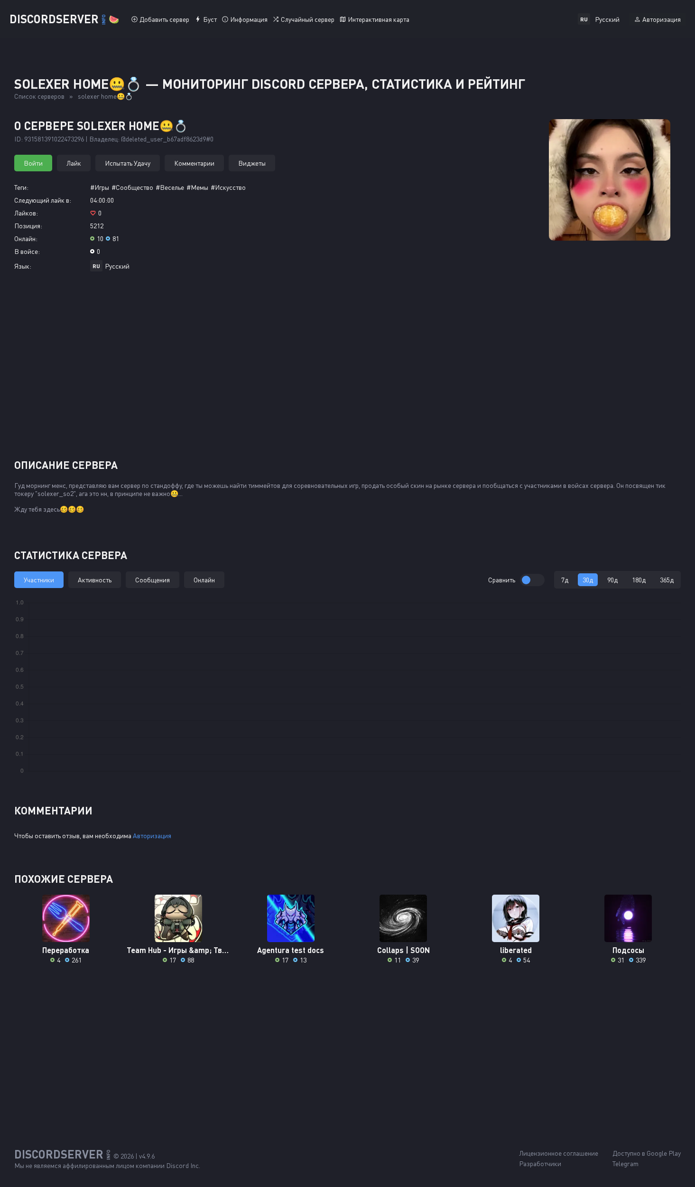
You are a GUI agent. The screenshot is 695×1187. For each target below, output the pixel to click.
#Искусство (228, 187)
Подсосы (628, 949)
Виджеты (252, 163)
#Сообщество (132, 187)
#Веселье (170, 187)
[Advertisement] (347, 368)
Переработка (65, 949)
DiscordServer (64, 19)
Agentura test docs (290, 949)
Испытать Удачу (127, 163)
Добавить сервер (164, 19)
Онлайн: (25, 238)
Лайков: (26, 213)
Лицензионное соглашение (558, 1153)
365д (667, 580)
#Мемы (197, 187)
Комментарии (194, 163)
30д (588, 580)
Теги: (21, 187)
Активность (94, 580)
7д (564, 580)
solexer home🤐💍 (105, 96)
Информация (249, 19)
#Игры (99, 187)
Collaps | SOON (403, 949)
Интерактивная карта (378, 19)
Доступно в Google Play (646, 1153)
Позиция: (28, 226)
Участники (39, 580)
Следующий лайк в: (42, 200)
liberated (516, 949)
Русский (117, 266)
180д (639, 580)
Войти (33, 163)
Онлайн (204, 580)
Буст (210, 19)
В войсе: (27, 251)
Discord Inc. (183, 1165)
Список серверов (39, 96)
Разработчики (540, 1163)
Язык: (22, 266)
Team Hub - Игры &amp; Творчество (178, 949)
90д (612, 580)
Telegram (625, 1163)
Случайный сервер (307, 19)
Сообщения (152, 580)
